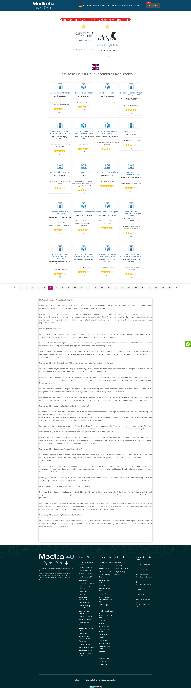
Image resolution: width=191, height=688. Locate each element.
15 (109, 288)
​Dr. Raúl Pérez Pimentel (103, 622)
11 (82, 288)
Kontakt (137, 5)
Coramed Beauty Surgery (84, 612)
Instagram (140, 595)
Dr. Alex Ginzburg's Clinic (104, 576)
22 (156, 288)
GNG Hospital (102, 640)
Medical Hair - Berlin (85, 574)
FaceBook (140, 589)
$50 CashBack (119, 565)
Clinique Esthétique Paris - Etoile (85, 607)
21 (149, 288)
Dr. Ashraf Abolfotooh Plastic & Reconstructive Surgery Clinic (105, 614)
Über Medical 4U (119, 562)
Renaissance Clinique (86, 650)
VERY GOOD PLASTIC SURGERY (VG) (86, 655)
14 (102, 288)
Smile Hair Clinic (103, 658)
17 (122, 288)
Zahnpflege (111, 5)
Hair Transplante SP (85, 577)
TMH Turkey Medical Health (105, 647)
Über (95, 5)
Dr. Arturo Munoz (84, 644)
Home (89, 5)
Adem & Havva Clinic (105, 643)
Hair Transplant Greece (105, 562)
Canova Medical (84, 602)
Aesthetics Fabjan (104, 568)
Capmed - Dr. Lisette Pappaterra (85, 587)
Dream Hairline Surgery (86, 583)
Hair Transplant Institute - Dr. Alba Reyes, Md (85, 639)
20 (142, 288)
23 (163, 288)
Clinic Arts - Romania (85, 616)
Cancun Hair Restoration (83, 598)
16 (115, 288)
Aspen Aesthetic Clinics (86, 647)
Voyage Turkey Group (86, 567)
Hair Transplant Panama (84, 624)
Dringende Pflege (124, 5)
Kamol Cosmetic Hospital (103, 636)
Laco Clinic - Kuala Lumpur (104, 581)
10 (75, 288)
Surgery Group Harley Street (86, 629)
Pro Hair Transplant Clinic (104, 590)
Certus (100, 608)
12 (88, 288)
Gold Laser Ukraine (104, 572)
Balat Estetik (83, 580)
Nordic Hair (102, 585)
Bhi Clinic (101, 565)
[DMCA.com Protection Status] (96, 687)
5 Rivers (101, 655)
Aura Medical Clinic (104, 626)
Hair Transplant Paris (86, 619)
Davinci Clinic (83, 633)
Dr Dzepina (102, 661)
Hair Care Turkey (103, 594)
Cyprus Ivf (101, 652)
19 (136, 288)
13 (95, 288)
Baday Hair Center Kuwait (104, 630)
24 (170, 288)
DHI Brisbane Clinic (85, 571)
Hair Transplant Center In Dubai (86, 563)
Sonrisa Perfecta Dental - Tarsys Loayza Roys (105, 599)
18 (129, 288)
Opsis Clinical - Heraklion (83, 593)
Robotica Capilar (103, 605)
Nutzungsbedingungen (121, 568)
